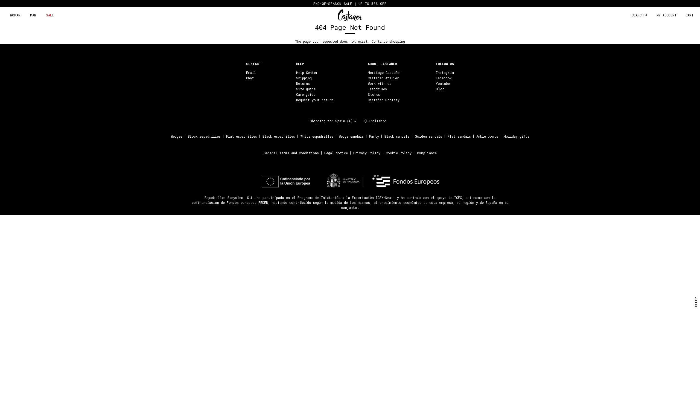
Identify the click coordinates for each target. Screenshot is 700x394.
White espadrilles (317, 136)
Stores (374, 94)
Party (374, 136)
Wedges (176, 136)
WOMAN (15, 15)
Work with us (379, 83)
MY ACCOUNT (666, 15)
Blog (440, 88)
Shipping (304, 78)
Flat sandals (459, 136)
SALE (50, 15)
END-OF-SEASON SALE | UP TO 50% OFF (349, 3)
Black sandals (396, 136)
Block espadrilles (204, 136)
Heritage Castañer (384, 72)
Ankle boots (487, 136)
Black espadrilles (278, 136)
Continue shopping (388, 41)
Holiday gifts (516, 136)
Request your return (314, 100)
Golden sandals (428, 136)
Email (251, 72)
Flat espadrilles (241, 136)
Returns (303, 83)
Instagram (445, 72)
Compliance (427, 153)
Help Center (307, 72)
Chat (250, 78)
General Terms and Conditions (291, 153)
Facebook (444, 78)
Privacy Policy (366, 153)
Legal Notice (336, 153)
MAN (33, 15)
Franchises (377, 89)
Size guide (306, 89)
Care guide (305, 94)
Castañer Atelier (383, 78)
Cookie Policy (399, 153)
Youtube (443, 83)
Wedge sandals (351, 136)
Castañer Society (383, 100)
